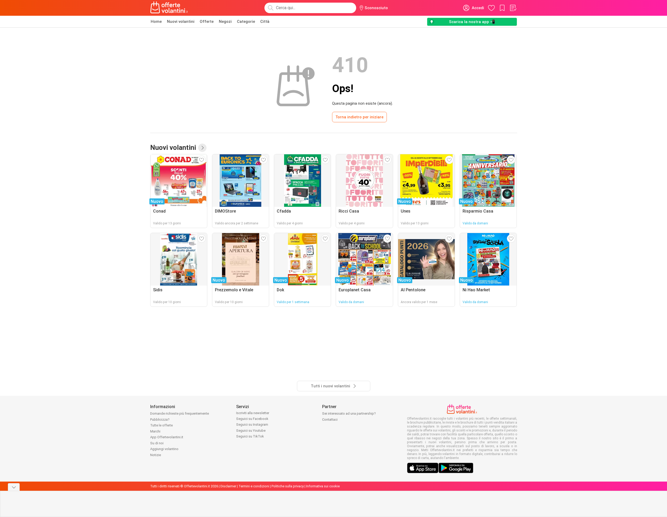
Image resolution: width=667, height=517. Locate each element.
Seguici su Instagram (252, 424)
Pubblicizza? (160, 419)
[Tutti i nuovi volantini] (202, 148)
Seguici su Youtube (250, 430)
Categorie (246, 21)
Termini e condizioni (253, 486)
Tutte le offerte (161, 425)
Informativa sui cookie (323, 486)
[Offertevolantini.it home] (169, 7)
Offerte (207, 21)
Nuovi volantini (180, 21)
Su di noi (157, 443)
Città (264, 21)
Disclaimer (228, 486)
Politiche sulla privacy (288, 486)
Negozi (225, 21)
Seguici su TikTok (250, 436)
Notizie (155, 455)
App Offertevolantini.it (166, 437)
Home (156, 21)
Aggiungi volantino (164, 449)
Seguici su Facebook (252, 419)
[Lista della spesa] (513, 8)
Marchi (155, 431)
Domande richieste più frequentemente (179, 413)
